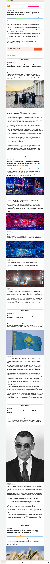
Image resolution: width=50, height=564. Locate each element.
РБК (8, 328)
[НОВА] (33, 6)
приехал (22, 137)
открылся (25, 298)
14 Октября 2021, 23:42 (11, 10)
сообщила (29, 77)
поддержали (32, 393)
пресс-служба (19, 423)
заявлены (22, 143)
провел (35, 516)
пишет (41, 542)
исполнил (18, 132)
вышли (18, 294)
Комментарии (25, 59)
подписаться (38, 49)
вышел (12, 125)
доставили (39, 117)
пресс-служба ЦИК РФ (12, 484)
